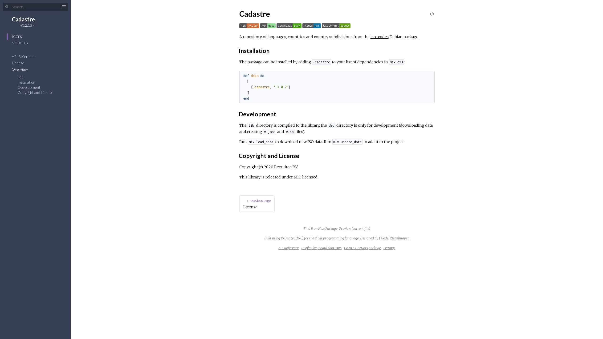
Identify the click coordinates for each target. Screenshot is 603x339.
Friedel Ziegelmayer (394, 238)
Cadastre (23, 19)
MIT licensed (306, 177)
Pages (17, 37)
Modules (20, 43)
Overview (20, 69)
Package (331, 228)
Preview (345, 228)
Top (21, 77)
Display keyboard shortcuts (321, 248)
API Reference (24, 56)
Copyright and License (35, 92)
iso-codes (380, 36)
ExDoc (285, 238)
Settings (389, 248)
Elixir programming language (337, 238)
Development (29, 87)
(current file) (361, 228)
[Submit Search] (7, 6)
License (18, 63)
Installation (26, 82)
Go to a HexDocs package (362, 248)
